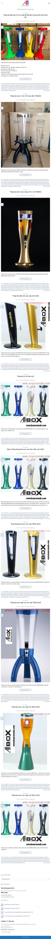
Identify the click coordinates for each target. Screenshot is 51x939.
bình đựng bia (33, 179)
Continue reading (25, 78)
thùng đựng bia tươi (12, 90)
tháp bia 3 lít (37, 365)
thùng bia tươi (5, 186)
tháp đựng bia (39, 87)
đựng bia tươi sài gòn (20, 84)
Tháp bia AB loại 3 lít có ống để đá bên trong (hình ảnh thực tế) (38, 84)
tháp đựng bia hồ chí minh (12, 89)
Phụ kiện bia (7, 83)
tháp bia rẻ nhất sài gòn (24, 515)
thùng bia (43, 89)
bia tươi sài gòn (24, 83)
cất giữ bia (42, 512)
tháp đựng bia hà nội (46, 87)
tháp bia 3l (47, 365)
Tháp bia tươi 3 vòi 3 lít (34, 182)
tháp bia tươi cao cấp (18, 787)
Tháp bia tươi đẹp (11, 87)
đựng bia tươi (13, 84)
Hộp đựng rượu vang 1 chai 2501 (12, 904)
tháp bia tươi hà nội (18, 87)
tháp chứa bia (23, 698)
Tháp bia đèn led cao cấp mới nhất (25, 296)
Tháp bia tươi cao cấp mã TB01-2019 (25, 795)
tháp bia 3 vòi (39, 180)
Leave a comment (46, 90)
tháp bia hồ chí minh (33, 86)
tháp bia (25, 84)
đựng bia (2, 84)
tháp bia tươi (5, 87)
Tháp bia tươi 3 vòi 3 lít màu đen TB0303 (25, 96)
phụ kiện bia (24, 592)
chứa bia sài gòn (34, 83)
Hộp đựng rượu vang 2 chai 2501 (12, 908)
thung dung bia (5, 90)
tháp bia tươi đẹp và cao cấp (42, 697)
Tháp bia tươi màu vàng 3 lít (31, 287)
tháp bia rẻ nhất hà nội (16, 515)
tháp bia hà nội (22, 86)
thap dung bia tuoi (38, 89)
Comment (48, 443)
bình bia (28, 179)
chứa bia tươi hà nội (46, 83)
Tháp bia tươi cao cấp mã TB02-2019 (25, 707)
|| (4, 929)
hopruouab (32, 21)
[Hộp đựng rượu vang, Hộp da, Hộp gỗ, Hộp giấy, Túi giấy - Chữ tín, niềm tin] (25, 3)
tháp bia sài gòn (40, 86)
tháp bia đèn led (12, 366)
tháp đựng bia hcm (4, 89)
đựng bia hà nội (7, 84)
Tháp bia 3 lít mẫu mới (25, 376)
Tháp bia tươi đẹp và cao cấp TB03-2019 (25, 602)
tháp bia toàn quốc (21, 182)
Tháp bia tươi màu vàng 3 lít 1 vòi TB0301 (25, 192)
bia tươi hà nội (18, 83)
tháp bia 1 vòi (27, 365)
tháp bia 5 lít (3, 366)
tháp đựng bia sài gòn (22, 89)
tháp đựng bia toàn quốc (30, 89)
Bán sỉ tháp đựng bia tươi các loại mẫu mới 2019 (25, 449)
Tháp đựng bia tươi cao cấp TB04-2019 (25, 524)
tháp (27, 592)
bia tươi (14, 83)
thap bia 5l (7, 366)
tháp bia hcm (27, 86)
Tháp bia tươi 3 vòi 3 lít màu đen (35, 286)
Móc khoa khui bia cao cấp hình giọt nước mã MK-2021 (17, 916)
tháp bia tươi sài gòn (33, 87)
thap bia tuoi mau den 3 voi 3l (29, 183)
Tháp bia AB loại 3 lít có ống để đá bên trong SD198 (10, 86)
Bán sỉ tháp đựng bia (16, 512)
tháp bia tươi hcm (26, 87)
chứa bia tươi (39, 83)
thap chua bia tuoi (29, 698)
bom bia (28, 83)
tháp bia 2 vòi (32, 365)
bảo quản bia (22, 512)
